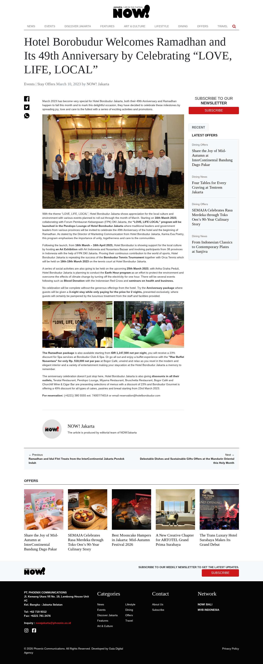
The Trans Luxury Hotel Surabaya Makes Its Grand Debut (218, 540)
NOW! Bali (205, 604)
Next (229, 454)
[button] (234, 26)
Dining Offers (200, 144)
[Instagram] (26, 630)
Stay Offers (46, 84)
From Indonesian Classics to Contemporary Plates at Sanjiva (212, 246)
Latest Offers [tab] (205, 135)
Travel (223, 26)
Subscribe (158, 609)
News (31, 26)
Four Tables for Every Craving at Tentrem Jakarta (209, 187)
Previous (36, 454)
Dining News (199, 176)
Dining (183, 26)
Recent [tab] (198, 127)
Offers (202, 26)
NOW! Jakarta (98, 84)
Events (49, 26)
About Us (157, 604)
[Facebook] (34, 630)
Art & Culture (134, 26)
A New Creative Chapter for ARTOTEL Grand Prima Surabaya (175, 540)
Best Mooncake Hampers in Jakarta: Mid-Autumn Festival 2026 (131, 540)
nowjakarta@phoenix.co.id (53, 622)
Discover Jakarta (77, 26)
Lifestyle (162, 26)
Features (107, 26)
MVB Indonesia (208, 609)
